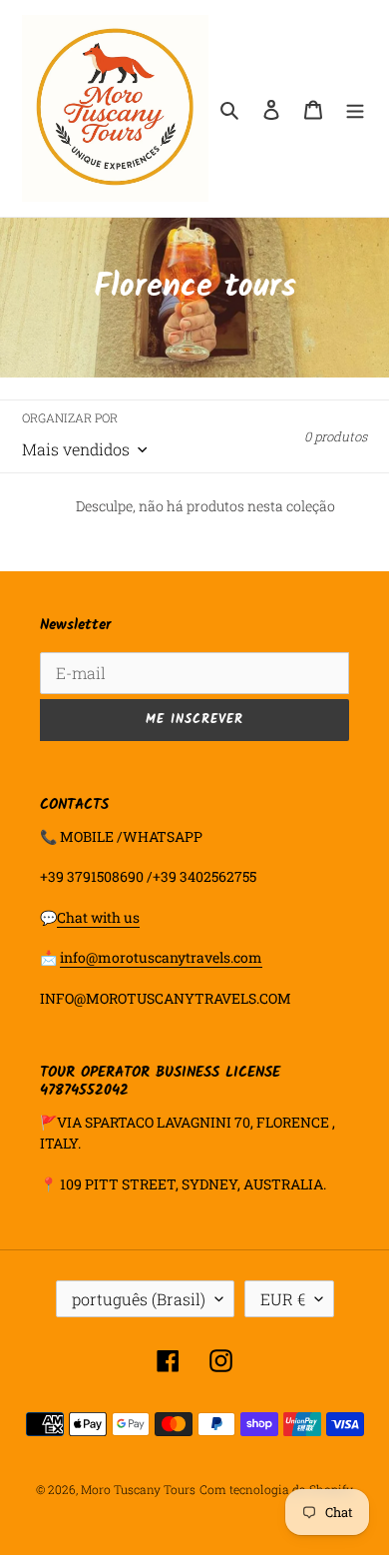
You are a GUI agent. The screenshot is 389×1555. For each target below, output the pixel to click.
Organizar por (70, 417)
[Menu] (355, 108)
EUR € (282, 1298)
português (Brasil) (138, 1298)
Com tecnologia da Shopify (276, 1489)
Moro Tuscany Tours (138, 1489)
